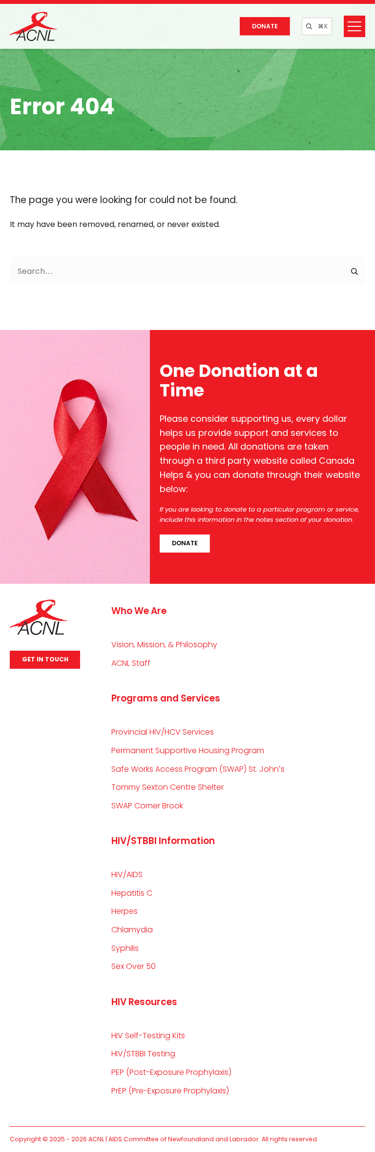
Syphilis (125, 948)
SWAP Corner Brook (147, 805)
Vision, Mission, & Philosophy (164, 644)
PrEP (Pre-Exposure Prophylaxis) (170, 1090)
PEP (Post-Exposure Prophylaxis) (171, 1072)
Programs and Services (165, 698)
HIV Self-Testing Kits (148, 1035)
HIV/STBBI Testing (143, 1053)
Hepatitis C (131, 893)
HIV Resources (144, 1001)
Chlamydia (132, 929)
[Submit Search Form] (355, 271)
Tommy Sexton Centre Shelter (167, 787)
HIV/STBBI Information (163, 840)
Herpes (124, 911)
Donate (265, 26)
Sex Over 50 (133, 966)
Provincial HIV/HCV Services (162, 732)
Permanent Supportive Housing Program (187, 750)
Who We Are (139, 610)
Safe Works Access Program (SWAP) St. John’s (198, 769)
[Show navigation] (354, 26)
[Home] (33, 26)
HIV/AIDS (127, 874)
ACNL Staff (130, 663)
